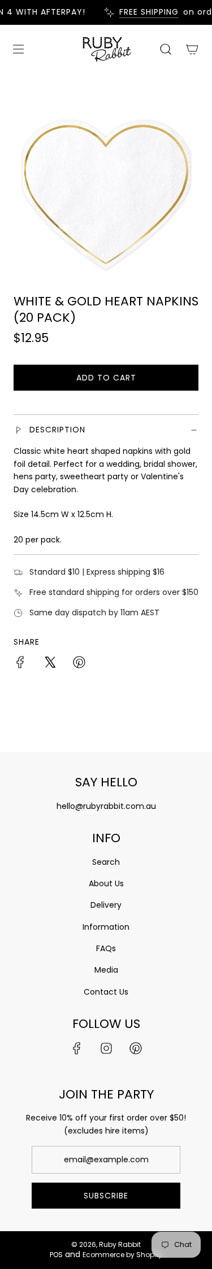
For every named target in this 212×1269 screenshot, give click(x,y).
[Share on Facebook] (20, 664)
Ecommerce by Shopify (122, 1254)
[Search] (165, 49)
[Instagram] (106, 1048)
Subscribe (106, 1195)
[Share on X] (49, 664)
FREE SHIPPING (145, 12)
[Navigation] (18, 49)
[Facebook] (76, 1048)
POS (56, 1254)
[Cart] (192, 49)
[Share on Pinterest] (79, 664)
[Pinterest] (135, 1048)
